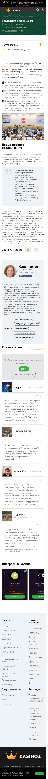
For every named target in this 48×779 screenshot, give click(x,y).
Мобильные (34, 674)
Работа (5, 699)
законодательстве (10, 66)
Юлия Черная (28, 266)
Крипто (32, 637)
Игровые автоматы (10, 647)
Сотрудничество (9, 695)
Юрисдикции (34, 661)
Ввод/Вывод (34, 632)
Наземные (33, 652)
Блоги (31, 678)
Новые (5, 626)
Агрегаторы (34, 648)
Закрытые (6, 634)
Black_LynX (20, 24)
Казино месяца (35, 657)
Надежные (6, 643)
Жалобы (32, 683)
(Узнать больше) (18, 775)
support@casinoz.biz (23, 5)
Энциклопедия (8, 684)
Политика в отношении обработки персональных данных (35, 713)
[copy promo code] (19, 592)
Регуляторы (34, 665)
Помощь (32, 723)
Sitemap (32, 739)
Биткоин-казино (9, 680)
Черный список (8, 630)
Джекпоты (6, 639)
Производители (35, 628)
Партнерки (7, 704)
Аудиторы (33, 670)
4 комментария (11, 30)
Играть (15, 597)
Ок (40, 774)
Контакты (33, 727)
